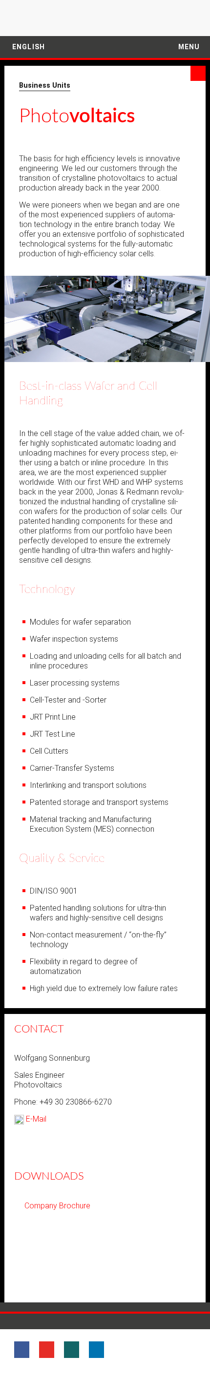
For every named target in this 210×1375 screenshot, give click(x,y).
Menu (188, 47)
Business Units (44, 85)
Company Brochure (57, 1205)
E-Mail (35, 1119)
